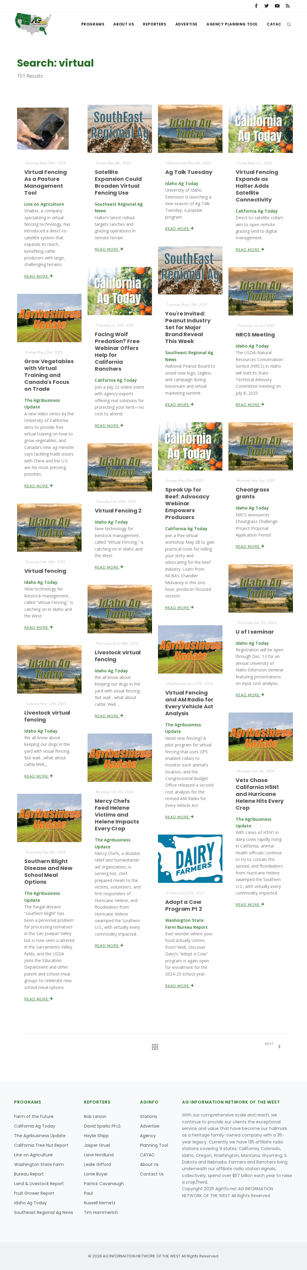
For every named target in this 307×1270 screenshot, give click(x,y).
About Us (123, 24)
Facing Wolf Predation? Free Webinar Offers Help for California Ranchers (117, 351)
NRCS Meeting (255, 334)
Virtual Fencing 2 (118, 510)
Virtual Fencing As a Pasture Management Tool (45, 182)
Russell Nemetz (99, 1203)
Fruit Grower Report (34, 1193)
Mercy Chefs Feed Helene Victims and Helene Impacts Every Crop (117, 814)
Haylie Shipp (96, 1136)
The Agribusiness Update (40, 1136)
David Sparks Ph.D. (102, 1126)
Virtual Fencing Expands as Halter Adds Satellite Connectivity (257, 185)
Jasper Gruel (97, 1145)
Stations (148, 1116)
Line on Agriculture (33, 1155)
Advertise (186, 24)
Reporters (154, 24)
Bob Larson (95, 1116)
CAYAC (274, 24)
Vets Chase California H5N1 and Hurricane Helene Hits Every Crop (260, 793)
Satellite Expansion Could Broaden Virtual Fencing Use (118, 182)
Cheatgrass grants (252, 493)
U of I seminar (255, 631)
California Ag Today (34, 1126)
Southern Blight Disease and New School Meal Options (48, 871)
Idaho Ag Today (30, 1203)
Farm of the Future (34, 1116)
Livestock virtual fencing (118, 656)
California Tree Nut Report (41, 1145)
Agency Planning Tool (232, 24)
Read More (36, 276)
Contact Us (152, 1174)
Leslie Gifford (97, 1164)
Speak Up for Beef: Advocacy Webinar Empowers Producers (187, 503)
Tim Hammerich (101, 1212)
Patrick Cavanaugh (104, 1184)
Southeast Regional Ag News (43, 1212)
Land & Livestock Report (39, 1184)
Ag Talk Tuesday (188, 172)
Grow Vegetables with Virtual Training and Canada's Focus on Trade (49, 375)
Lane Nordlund (99, 1155)
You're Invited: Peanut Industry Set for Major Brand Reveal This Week (187, 327)
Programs (93, 24)
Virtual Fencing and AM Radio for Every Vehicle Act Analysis (189, 703)
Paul (88, 1193)
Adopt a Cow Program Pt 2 (183, 905)
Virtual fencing (45, 571)
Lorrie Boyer (96, 1174)
